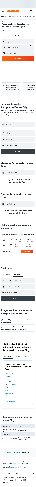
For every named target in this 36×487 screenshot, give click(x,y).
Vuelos (9, 452)
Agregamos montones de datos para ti (16, 477)
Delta (7, 379)
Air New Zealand (11, 385)
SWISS (8, 390)
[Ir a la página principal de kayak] (13, 11)
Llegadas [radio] (4, 120)
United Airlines (10, 382)
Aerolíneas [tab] (8, 356)
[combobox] (20, 133)
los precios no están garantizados (17, 467)
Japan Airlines (10, 373)
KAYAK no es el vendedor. (12, 473)
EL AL (7, 396)
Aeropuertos (16, 452)
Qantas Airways (10, 402)
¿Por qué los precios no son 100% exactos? (14, 481)
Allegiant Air (9, 393)
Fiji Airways (9, 376)
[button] (3, 11)
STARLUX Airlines (11, 399)
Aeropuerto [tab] (18, 274)
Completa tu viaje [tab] (21, 356)
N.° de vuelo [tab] (7, 274)
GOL (7, 387)
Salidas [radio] (13, 120)
